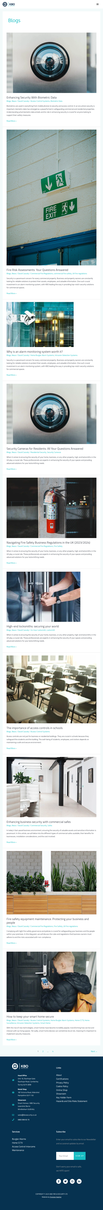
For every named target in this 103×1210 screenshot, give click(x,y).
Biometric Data (56, 101)
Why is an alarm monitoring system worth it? (35, 351)
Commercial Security (39, 825)
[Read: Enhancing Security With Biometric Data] (51, 62)
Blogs (9, 101)
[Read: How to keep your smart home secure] (51, 981)
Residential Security (38, 452)
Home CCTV (79, 1020)
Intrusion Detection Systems (66, 355)
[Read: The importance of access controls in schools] (51, 689)
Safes (50, 825)
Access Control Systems (40, 101)
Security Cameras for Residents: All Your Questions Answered (45, 448)
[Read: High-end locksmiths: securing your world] (43, 596)
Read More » (12, 120)
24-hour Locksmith (38, 630)
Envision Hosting (55, 1197)
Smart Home (45, 1023)
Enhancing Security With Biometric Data (32, 97)
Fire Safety (58, 546)
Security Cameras (54, 452)
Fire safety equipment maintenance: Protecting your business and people (48, 921)
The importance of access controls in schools (35, 728)
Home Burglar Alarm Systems (42, 355)
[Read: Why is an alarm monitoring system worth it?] (40, 324)
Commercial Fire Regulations (42, 273)
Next (94, 1051)
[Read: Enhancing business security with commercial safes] (51, 787)
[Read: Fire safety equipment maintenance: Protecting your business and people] (51, 882)
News (14, 101)
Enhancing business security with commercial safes (39, 822)
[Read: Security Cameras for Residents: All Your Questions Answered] (51, 413)
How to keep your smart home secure (30, 1016)
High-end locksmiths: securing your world (33, 626)
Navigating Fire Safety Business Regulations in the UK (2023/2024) (48, 542)
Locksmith (51, 630)
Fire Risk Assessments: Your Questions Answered (37, 270)
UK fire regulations (79, 273)
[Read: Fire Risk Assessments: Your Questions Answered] (51, 197)
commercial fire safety (63, 273)
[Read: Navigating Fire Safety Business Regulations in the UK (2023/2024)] (51, 507)
